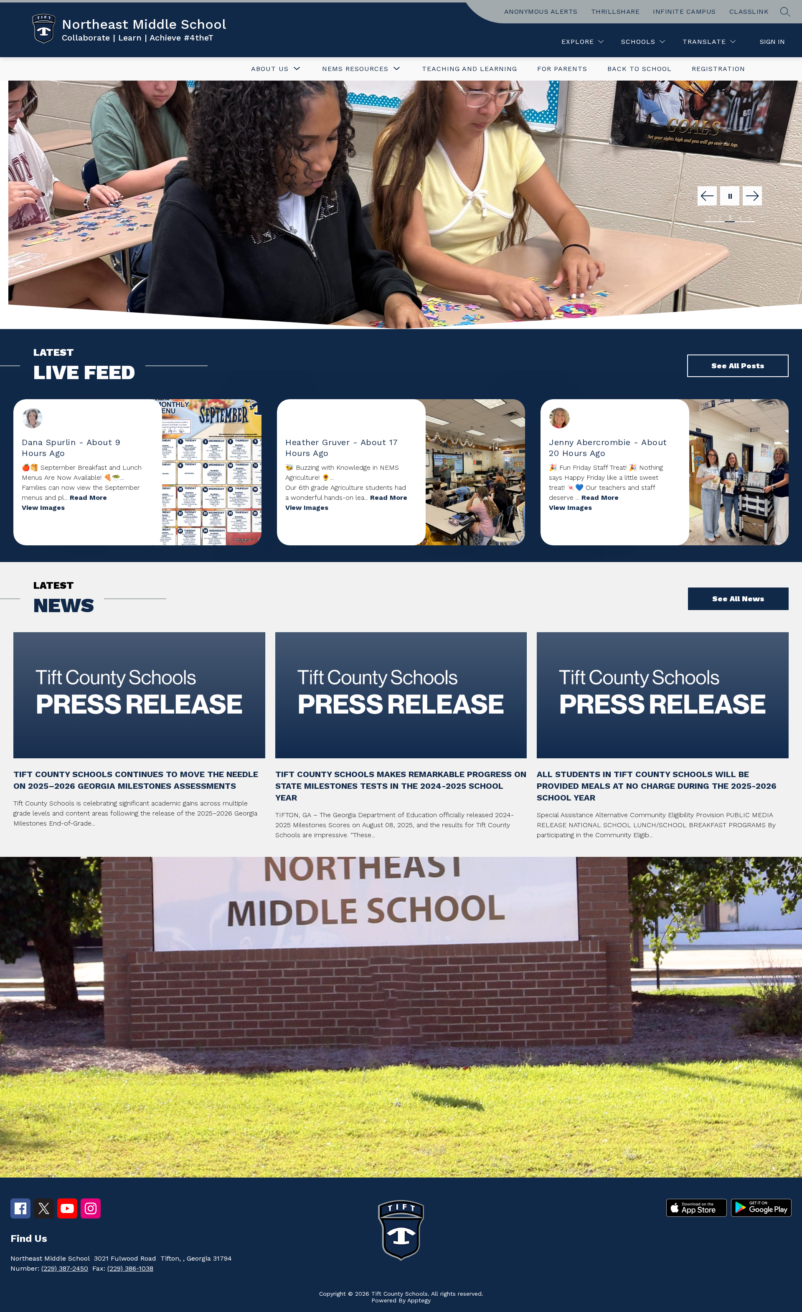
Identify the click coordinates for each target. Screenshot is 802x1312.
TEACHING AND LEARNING (469, 69)
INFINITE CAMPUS (684, 11)
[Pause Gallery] (729, 196)
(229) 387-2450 (64, 1268)
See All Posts (737, 365)
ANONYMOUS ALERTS (541, 11)
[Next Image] (752, 196)
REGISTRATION (718, 69)
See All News (738, 598)
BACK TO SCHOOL (639, 69)
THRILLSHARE (615, 11)
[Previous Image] (707, 196)
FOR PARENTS (562, 69)
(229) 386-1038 (130, 1268)
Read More (88, 497)
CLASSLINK (749, 11)
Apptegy (419, 1300)
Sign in (772, 42)
